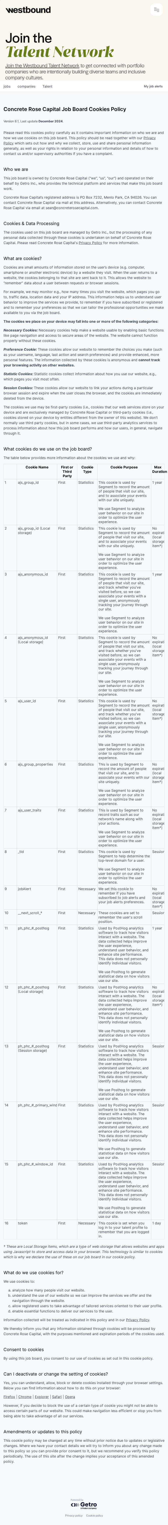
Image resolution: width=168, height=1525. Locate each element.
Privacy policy (74, 1515)
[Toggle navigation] (156, 9)
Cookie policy (94, 1515)
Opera (70, 1397)
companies (26, 86)
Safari (57, 1397)
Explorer (42, 1397)
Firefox (9, 1397)
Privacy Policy (90, 243)
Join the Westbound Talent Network (42, 65)
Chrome (25, 1397)
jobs (7, 86)
